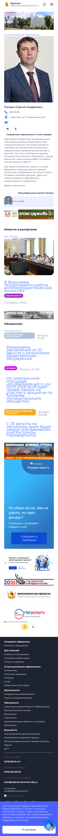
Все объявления (13, 330)
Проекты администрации (18, 697)
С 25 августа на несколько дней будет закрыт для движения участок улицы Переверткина (28, 429)
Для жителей (11, 650)
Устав (7, 681)
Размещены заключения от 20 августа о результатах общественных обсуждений (28, 353)
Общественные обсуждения (14, 335)
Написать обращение (16, 645)
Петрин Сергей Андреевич (23, 107)
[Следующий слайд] (52, 563)
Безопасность (14, 296)
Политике (23, 820)
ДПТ (6, 748)
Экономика (10, 725)
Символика (10, 670)
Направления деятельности (19, 694)
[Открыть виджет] (50, 825)
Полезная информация (17, 658)
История (9, 678)
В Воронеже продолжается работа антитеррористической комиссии (28, 286)
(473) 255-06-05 (12, 772)
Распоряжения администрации (21, 737)
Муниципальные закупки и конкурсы (24, 721)
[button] (4, 211)
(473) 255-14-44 (12, 761)
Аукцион (11, 368)
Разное (8, 745)
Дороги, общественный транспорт (19, 412)
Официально (11, 703)
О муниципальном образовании (22, 34)
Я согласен (29, 829)
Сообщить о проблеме (29, 538)
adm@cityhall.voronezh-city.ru (21, 782)
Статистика (10, 717)
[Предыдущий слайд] (5, 563)
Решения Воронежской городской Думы (26, 741)
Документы (10, 714)
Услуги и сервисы (14, 661)
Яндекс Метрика (11, 808)
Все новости (11, 236)
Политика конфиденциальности (16, 789)
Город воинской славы (16, 685)
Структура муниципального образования (27, 706)
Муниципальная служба (17, 710)
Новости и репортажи (16, 654)
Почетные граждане (15, 674)
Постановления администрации (22, 734)
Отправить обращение (17, 641)
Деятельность (12, 690)
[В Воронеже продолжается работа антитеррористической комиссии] (29, 256)
